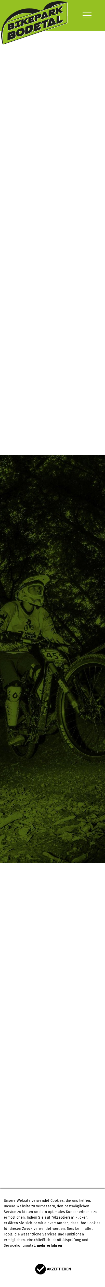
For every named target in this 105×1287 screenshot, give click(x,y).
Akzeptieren (59, 1269)
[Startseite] (34, 15)
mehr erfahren (49, 1245)
